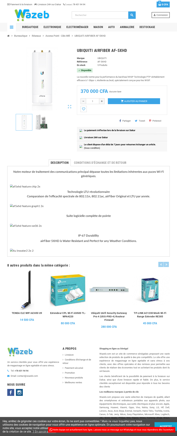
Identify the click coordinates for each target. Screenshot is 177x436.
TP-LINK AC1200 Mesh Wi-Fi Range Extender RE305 (150, 315)
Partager (126, 121)
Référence (82, 61)
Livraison (69, 355)
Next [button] (166, 264)
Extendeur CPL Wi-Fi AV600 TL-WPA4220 (68, 315)
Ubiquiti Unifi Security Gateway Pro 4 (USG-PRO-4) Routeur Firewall (109, 316)
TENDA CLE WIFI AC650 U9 (27, 313)
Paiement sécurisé (74, 368)
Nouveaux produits (74, 377)
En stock (81, 65)
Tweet (142, 121)
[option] (27, 300)
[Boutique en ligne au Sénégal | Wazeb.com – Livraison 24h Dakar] (31, 15)
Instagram (19, 392)
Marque (81, 58)
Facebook (10, 392)
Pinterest (156, 121)
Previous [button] (161, 264)
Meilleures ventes (73, 382)
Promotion (70, 372)
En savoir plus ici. (45, 431)
